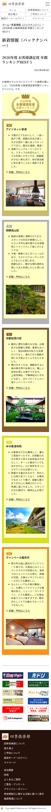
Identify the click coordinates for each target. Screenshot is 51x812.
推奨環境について (13, 798)
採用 (6, 774)
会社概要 (8, 770)
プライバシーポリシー (15, 789)
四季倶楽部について (38, 10)
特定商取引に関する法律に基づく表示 (24, 793)
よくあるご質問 (12, 779)
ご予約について (38, 14)
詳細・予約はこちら (19, 172)
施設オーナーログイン (12, 18)
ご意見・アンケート (14, 784)
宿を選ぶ (13, 14)
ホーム (12, 10)
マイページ (38, 18)
